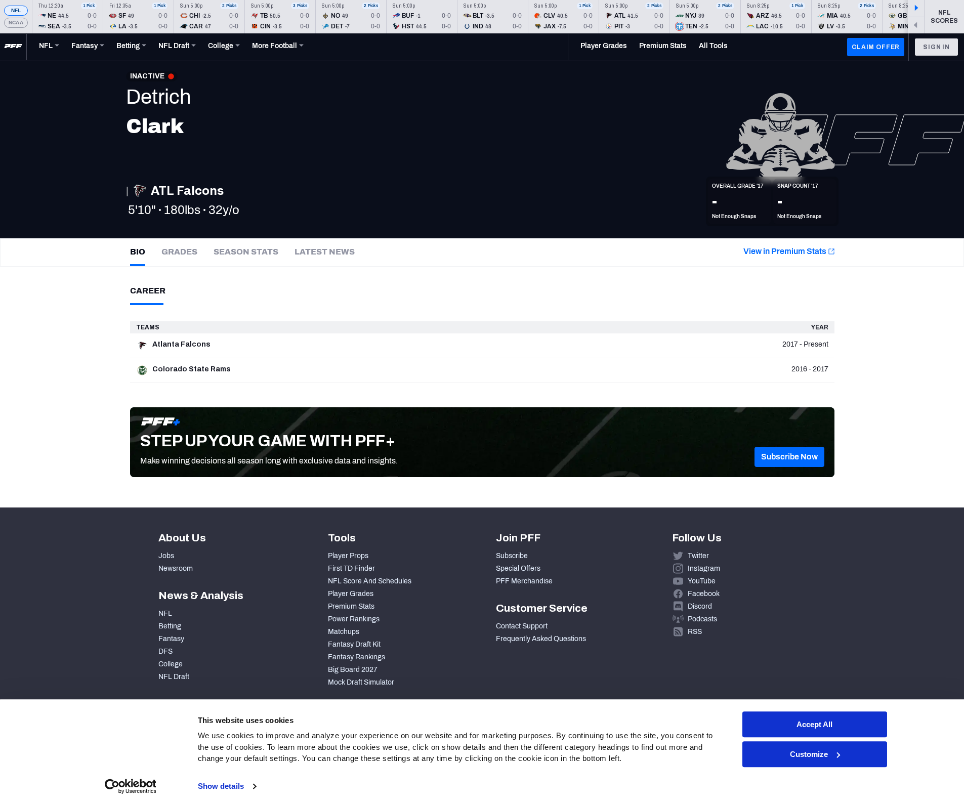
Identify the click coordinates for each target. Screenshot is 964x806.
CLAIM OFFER (876, 47)
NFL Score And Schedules (369, 581)
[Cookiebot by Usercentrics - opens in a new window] (130, 786)
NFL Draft (173, 677)
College (170, 664)
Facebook (704, 594)
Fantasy (171, 639)
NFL (16, 10)
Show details (221, 786)
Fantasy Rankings (356, 657)
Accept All (814, 724)
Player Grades (350, 594)
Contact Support (522, 626)
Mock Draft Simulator (361, 682)
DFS (165, 651)
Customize (809, 754)
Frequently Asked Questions (541, 639)
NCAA (16, 22)
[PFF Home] (13, 47)
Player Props (348, 556)
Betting (169, 626)
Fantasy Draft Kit (354, 644)
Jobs (166, 556)
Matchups (343, 631)
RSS (695, 631)
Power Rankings (354, 619)
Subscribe (512, 556)
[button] (789, 456)
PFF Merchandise (524, 581)
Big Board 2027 (353, 669)
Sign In (936, 47)
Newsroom (175, 568)
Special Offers (518, 568)
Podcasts (702, 619)
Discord (700, 606)
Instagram (704, 568)
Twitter (698, 556)
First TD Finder (351, 568)
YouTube (702, 581)
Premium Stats (351, 606)
